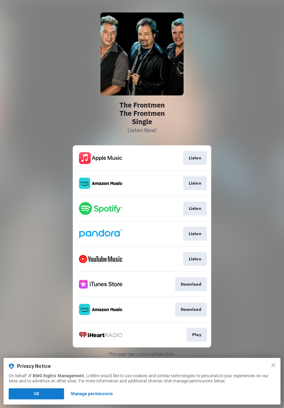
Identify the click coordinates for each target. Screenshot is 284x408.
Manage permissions (92, 393)
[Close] (273, 365)
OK (36, 393)
